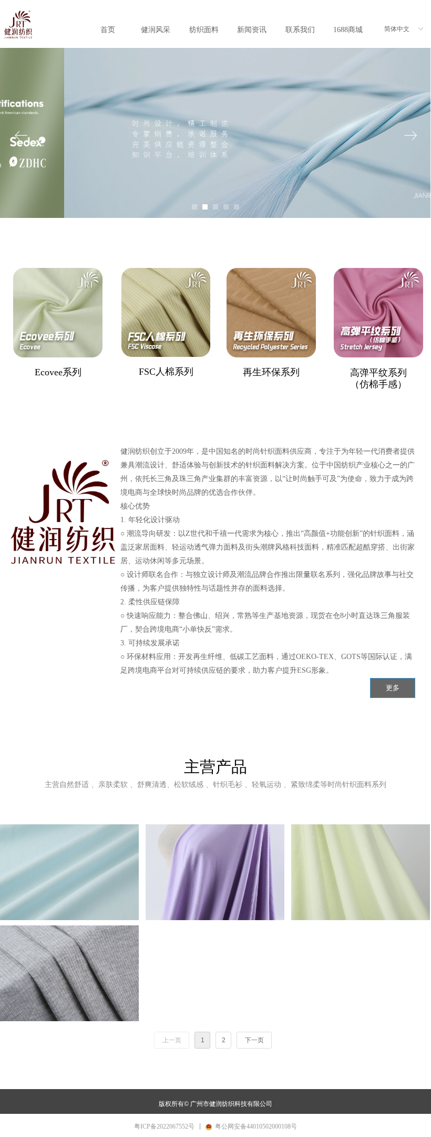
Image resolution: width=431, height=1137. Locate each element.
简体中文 (396, 29)
